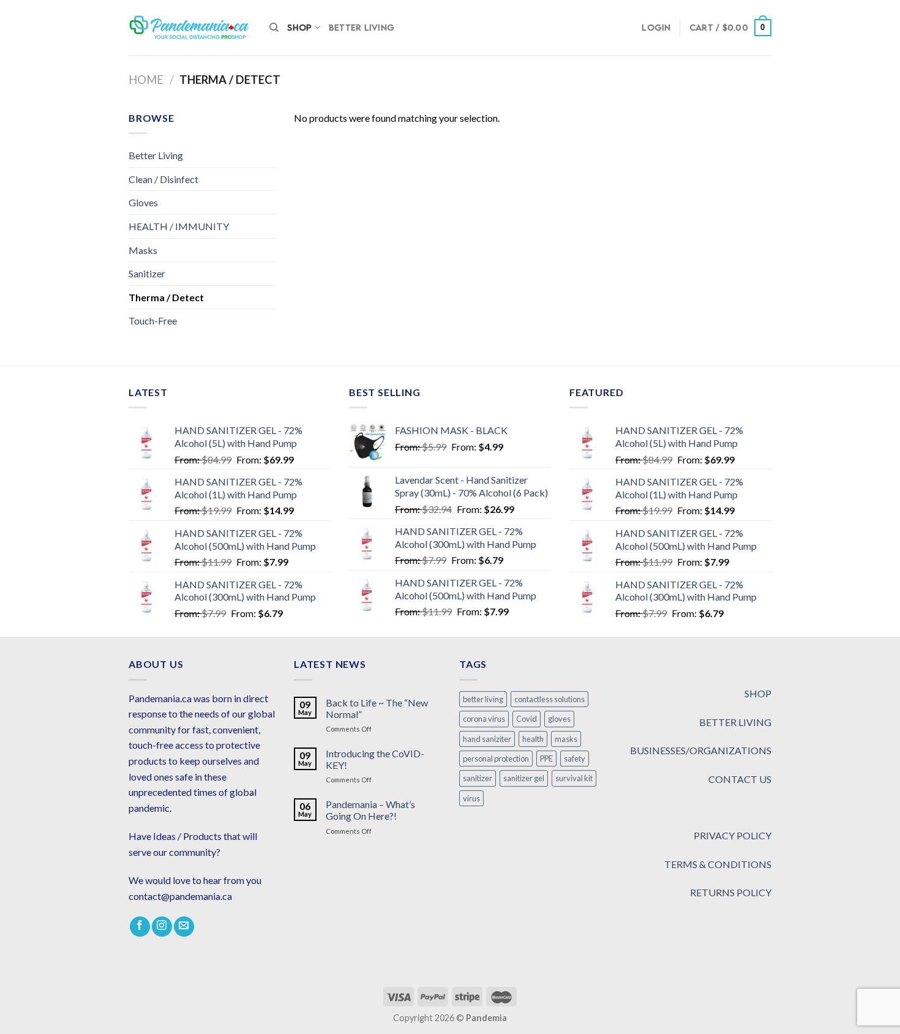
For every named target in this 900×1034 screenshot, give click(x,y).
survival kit (574, 778)
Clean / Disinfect (163, 179)
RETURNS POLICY (730, 892)
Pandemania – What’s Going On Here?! (370, 810)
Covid (526, 719)
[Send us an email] (184, 926)
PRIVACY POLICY (732, 835)
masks (566, 739)
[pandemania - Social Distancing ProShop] (190, 27)
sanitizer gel (523, 778)
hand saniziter (487, 739)
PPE (546, 758)
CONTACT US (739, 779)
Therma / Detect (166, 297)
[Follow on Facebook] (140, 926)
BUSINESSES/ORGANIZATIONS (700, 750)
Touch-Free (153, 320)
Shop (299, 27)
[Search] (274, 27)
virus (471, 798)
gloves (559, 719)
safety (574, 758)
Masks (143, 250)
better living (483, 699)
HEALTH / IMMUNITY (179, 226)
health (533, 739)
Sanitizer (147, 273)
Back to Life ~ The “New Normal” (377, 708)
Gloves (143, 202)
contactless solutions (549, 699)
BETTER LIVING (735, 722)
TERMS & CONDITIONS (717, 864)
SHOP (757, 693)
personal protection (496, 758)
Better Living (361, 27)
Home (146, 79)
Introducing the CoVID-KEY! (375, 759)
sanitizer (477, 778)
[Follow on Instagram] (162, 926)
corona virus (484, 719)
